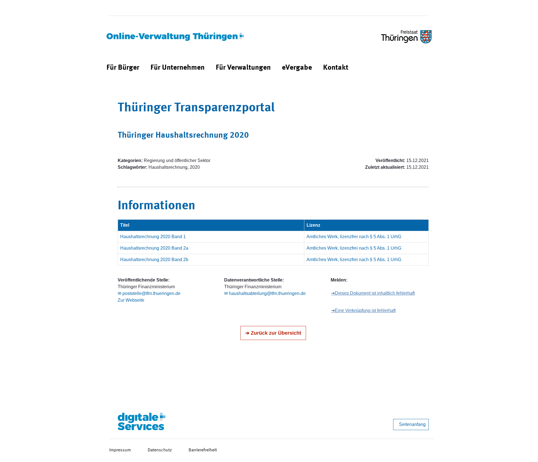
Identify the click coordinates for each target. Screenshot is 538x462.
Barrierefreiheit (203, 450)
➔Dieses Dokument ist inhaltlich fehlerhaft (373, 293)
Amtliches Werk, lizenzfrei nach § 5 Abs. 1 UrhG (354, 236)
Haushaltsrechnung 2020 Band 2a (154, 248)
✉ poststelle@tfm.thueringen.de (149, 293)
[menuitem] (122, 67)
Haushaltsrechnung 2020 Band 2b (154, 259)
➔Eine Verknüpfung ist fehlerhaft (363, 310)
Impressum (120, 450)
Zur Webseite (131, 300)
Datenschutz (160, 450)
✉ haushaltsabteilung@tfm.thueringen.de (265, 293)
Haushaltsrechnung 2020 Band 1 (153, 236)
